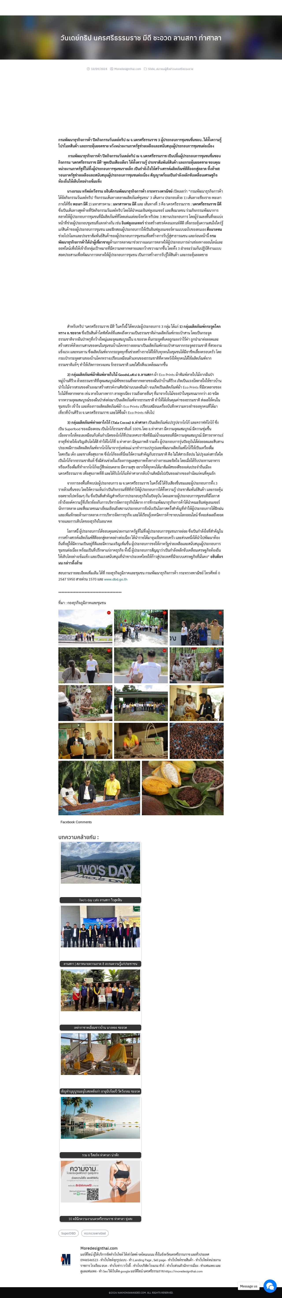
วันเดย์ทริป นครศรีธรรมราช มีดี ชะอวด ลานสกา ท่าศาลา (141, 37)
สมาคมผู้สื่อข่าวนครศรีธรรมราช (174, 69)
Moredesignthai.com (127, 69)
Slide (151, 69)
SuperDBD (68, 1233)
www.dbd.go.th (115, 579)
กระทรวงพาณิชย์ (95, 1233)
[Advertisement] (141, 106)
